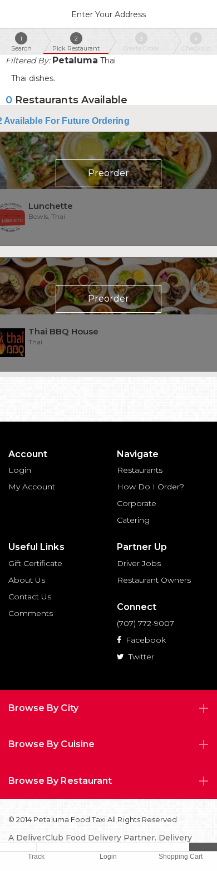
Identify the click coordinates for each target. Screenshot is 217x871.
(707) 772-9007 (145, 623)
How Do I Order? (150, 487)
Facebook (145, 640)
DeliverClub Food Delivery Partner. (86, 838)
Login (19, 470)
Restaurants (139, 470)
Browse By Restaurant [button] (60, 780)
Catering (133, 520)
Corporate (136, 503)
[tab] (108, 708)
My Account (31, 487)
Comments (30, 613)
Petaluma (75, 60)
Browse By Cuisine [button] (51, 744)
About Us (26, 580)
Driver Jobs (139, 563)
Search (21, 43)
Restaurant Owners (154, 580)
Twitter (140, 657)
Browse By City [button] (43, 708)
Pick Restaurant (76, 43)
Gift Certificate (35, 563)
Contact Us (29, 597)
